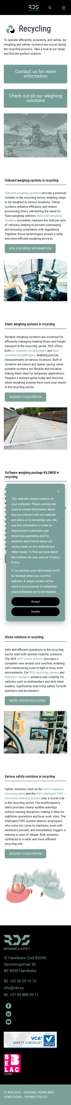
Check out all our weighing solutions (35, 98)
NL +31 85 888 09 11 (21, 994)
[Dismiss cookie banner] (58, 491)
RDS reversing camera (44, 672)
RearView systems (17, 677)
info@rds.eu (14, 988)
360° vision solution (30, 659)
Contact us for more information (35, 74)
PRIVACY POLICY (36, 1097)
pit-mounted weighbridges (28, 350)
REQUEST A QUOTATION (26, 398)
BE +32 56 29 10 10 (20, 981)
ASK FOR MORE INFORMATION (31, 250)
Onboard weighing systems (23, 193)
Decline (35, 611)
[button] (49, 8)
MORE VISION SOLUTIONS (28, 702)
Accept (35, 601)
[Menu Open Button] (63, 8)
